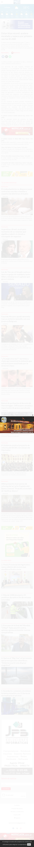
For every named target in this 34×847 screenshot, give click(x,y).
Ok (29, 844)
